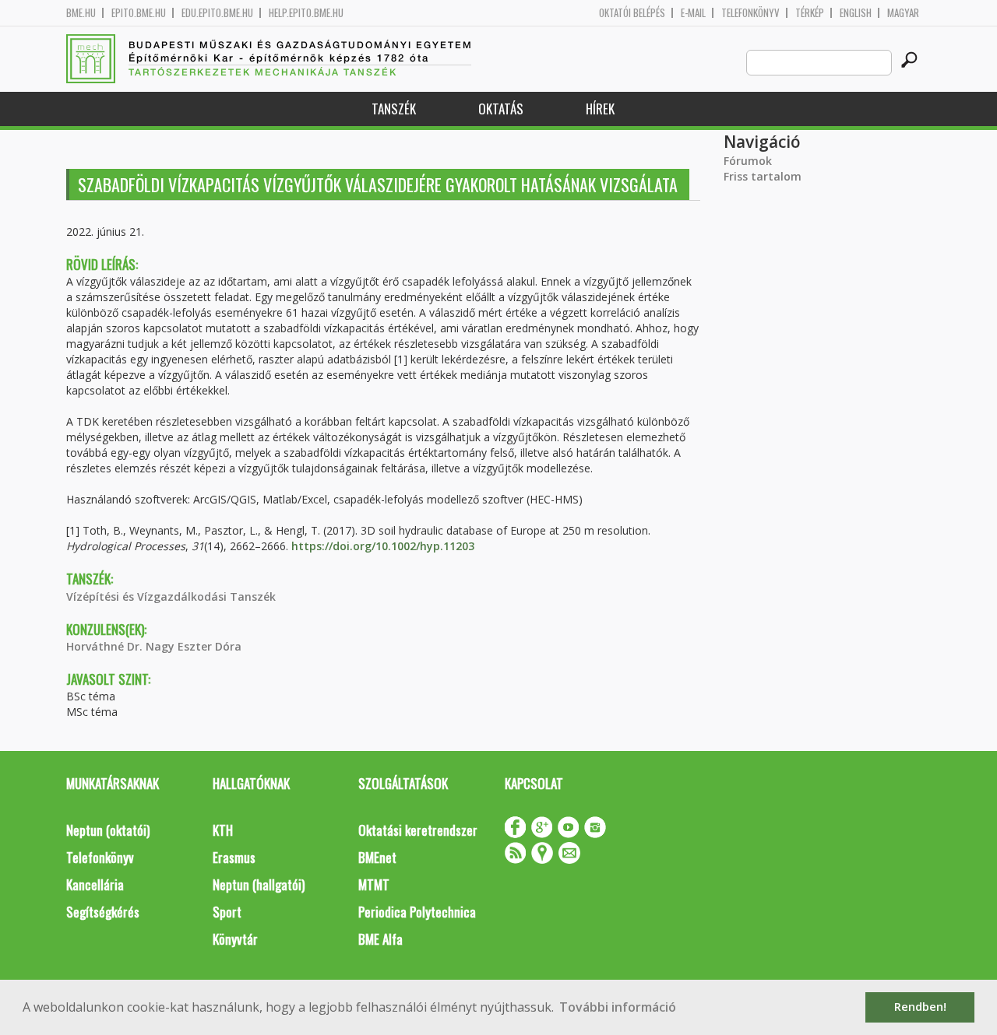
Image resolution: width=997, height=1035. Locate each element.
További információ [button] (617, 1007)
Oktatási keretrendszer (417, 830)
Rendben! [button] (920, 1006)
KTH (223, 830)
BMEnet (377, 857)
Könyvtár (235, 939)
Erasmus (234, 857)
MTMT (373, 884)
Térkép (809, 13)
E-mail (693, 13)
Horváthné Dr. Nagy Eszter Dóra (153, 646)
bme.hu (81, 13)
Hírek (600, 108)
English (856, 13)
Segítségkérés (102, 911)
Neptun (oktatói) (108, 830)
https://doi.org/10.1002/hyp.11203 (382, 546)
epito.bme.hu (138, 13)
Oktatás (500, 108)
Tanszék (394, 108)
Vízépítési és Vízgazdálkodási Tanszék (171, 596)
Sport (227, 911)
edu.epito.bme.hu (217, 13)
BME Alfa (380, 939)
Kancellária (95, 884)
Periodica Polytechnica (417, 911)
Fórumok (748, 160)
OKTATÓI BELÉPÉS (632, 13)
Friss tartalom (762, 176)
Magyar (903, 13)
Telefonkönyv (750, 13)
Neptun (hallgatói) (259, 884)
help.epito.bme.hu (306, 13)
